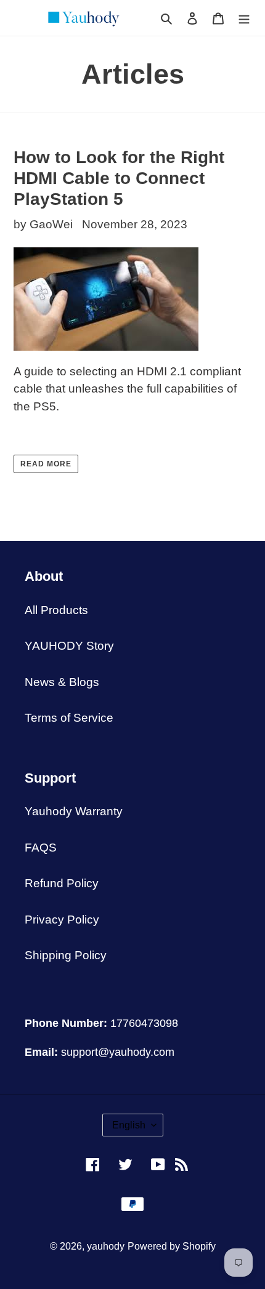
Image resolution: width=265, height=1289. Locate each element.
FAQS (41, 847)
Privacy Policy (62, 919)
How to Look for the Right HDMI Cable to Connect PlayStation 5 (119, 178)
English (128, 1125)
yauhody (105, 1246)
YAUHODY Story (69, 645)
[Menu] (244, 18)
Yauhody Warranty (74, 811)
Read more (45, 464)
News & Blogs (62, 682)
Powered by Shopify (172, 1246)
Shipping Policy (66, 955)
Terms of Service (69, 717)
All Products (56, 610)
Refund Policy (62, 883)
